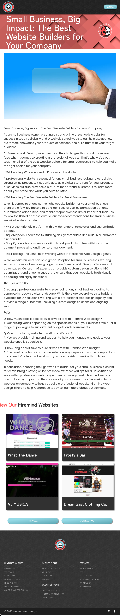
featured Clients (13, 563)
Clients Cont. (50, 563)
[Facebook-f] (114, 611)
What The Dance (22, 455)
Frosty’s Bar (74, 455)
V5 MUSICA (18, 504)
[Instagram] (109, 611)
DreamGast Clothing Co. (85, 504)
